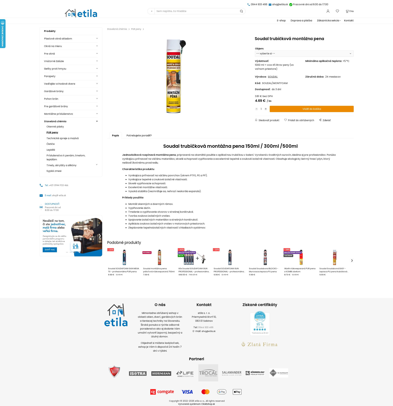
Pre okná (49, 53)
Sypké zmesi (54, 171)
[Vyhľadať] (151, 11)
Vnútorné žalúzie (54, 61)
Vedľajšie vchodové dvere (59, 84)
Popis (115, 135)
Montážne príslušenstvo (58, 114)
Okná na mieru (53, 46)
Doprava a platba (301, 20)
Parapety (49, 76)
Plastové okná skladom (58, 38)
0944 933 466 (259, 4)
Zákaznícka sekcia (328, 20)
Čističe (51, 144)
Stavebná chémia (55, 121)
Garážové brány (54, 91)
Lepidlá (51, 150)
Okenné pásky (55, 126)
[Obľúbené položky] (337, 11)
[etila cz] (249, 4)
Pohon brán (51, 99)
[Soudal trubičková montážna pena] (175, 77)
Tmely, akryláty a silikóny (61, 165)
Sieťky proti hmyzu (55, 68)
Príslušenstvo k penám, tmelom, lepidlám (66, 157)
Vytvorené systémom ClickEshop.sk (196, 404)
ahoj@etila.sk (280, 4)
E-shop (281, 20)
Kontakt (349, 20)
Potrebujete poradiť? (139, 135)
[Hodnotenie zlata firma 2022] (260, 344)
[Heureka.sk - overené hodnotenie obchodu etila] (260, 323)
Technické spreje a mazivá (63, 138)
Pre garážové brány (56, 106)
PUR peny (52, 132)
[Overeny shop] (114, 371)
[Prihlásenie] (328, 11)
